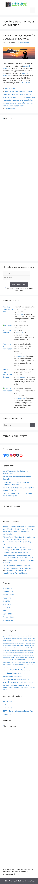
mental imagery (31, 657)
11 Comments (10, 109)
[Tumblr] (17, 455)
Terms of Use (8, 708)
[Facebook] (4, 455)
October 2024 (8, 592)
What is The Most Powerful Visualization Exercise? (19, 37)
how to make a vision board (23, 645)
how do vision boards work (27, 640)
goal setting (28, 638)
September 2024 (9, 595)
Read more (26, 83)
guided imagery (15, 640)
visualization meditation (10, 679)
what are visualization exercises (14, 106)
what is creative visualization (17, 685)
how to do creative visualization (24, 643)
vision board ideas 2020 (19, 664)
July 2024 (6, 601)
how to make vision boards (24, 655)
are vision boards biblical (22, 636)
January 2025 (8, 588)
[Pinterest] (14, 455)
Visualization (10, 89)
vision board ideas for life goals (19, 667)
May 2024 (6, 607)
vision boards (16, 669)
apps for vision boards (9, 636)
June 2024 (7, 604)
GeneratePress (30, 881)
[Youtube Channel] (21, 455)
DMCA (5, 705)
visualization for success (28, 677)
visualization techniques (15, 682)
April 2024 (6, 611)
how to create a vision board (9, 643)
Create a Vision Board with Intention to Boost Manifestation (18, 531)
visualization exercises (12, 677)
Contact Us (7, 714)
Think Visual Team (20, 356)
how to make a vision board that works (18, 652)
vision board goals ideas (21, 662)
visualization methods (23, 679)
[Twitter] (7, 455)
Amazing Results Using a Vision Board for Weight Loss (18, 542)
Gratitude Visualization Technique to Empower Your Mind (24, 390)
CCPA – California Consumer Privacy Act (18, 711)
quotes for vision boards (9, 660)
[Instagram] (11, 455)
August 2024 (7, 598)
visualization (14, 673)
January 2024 (8, 620)
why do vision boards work (24, 687)
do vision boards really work (18, 638)
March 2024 (7, 614)
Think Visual (19, 314)
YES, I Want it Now (19, 285)
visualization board (26, 673)
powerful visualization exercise (21, 103)
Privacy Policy (8, 701)
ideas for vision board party (19, 657)
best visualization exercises (15, 91)
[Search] (32, 425)
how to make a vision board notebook (15, 650)
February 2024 (8, 617)
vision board (21, 660)
